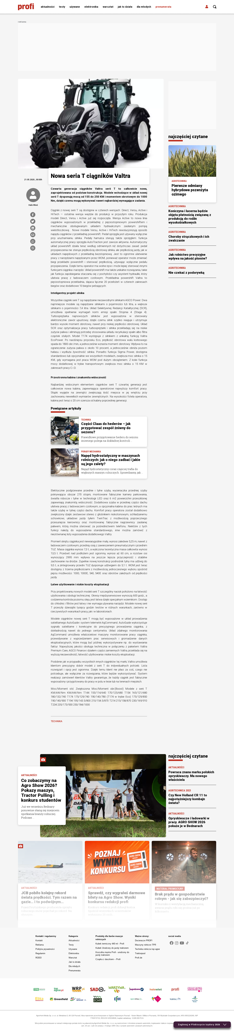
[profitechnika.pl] (26, 6)
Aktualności (47, 6)
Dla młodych (144, 6)
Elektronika (91, 6)
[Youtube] (182, 943)
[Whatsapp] (32, 241)
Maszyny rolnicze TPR (145, 945)
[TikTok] (187, 943)
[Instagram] (176, 943)
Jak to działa (125, 6)
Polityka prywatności (45, 949)
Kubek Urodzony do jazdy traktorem (112, 948)
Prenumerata (163, 6)
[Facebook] (32, 214)
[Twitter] (32, 221)
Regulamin (40, 953)
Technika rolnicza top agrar (147, 949)
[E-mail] (32, 234)
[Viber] (32, 248)
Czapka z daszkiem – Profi (108, 959)
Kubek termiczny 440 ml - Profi (110, 943)
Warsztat (108, 6)
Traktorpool (140, 953)
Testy (62, 6)
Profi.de (138, 957)
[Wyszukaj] (214, 7)
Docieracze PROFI (143, 940)
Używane (75, 6)
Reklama (39, 945)
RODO (38, 957)
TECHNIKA (56, 721)
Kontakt (39, 940)
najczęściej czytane (188, 136)
